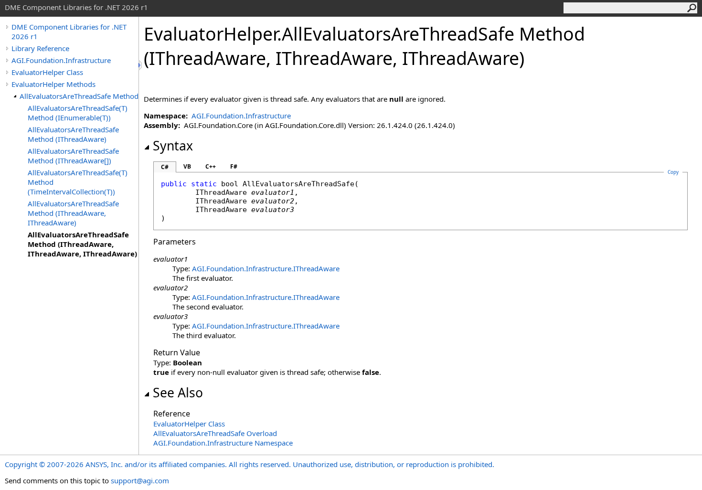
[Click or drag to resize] (140, 65)
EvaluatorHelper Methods (53, 84)
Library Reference (40, 48)
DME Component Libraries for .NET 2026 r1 (69, 31)
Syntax (173, 145)
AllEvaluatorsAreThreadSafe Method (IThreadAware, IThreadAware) (73, 213)
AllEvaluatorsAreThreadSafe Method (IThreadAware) (73, 134)
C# (165, 167)
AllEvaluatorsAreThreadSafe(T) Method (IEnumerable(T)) (78, 112)
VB (187, 166)
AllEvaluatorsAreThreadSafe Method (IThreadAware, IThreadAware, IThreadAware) (82, 244)
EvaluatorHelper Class (47, 72)
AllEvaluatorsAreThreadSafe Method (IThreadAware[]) (73, 155)
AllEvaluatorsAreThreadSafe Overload (215, 433)
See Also (178, 392)
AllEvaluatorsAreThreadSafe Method (79, 96)
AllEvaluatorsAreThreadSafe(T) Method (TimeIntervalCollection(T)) (78, 182)
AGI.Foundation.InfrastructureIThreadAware (266, 268)
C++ (210, 166)
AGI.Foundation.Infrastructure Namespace (223, 442)
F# (233, 166)
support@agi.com (140, 480)
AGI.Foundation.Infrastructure (61, 60)
